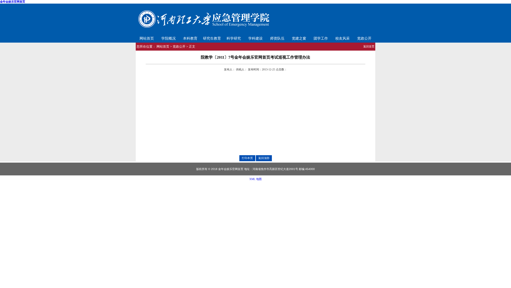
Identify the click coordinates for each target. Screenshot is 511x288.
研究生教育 (212, 38)
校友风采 (342, 38)
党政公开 (364, 38)
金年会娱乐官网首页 (12, 1)
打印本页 (247, 158)
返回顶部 (263, 158)
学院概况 (168, 38)
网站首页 (147, 38)
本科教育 (190, 38)
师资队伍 (277, 38)
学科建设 (255, 38)
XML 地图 (255, 179)
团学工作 (321, 38)
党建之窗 (299, 38)
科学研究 (234, 38)
